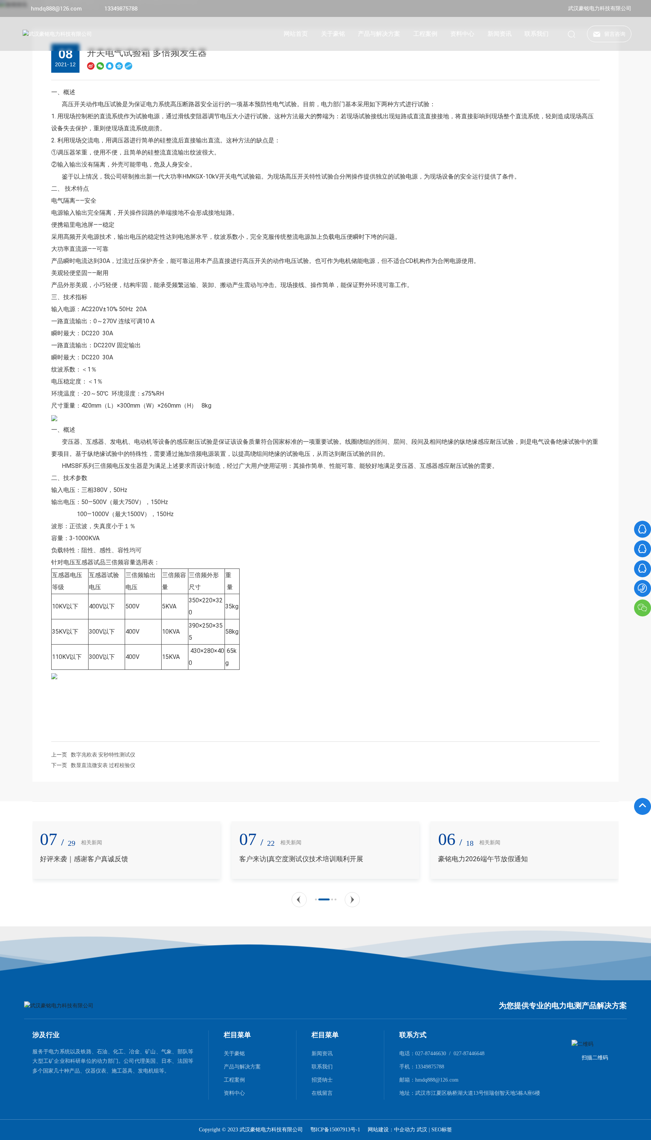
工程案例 (234, 1080)
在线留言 (322, 1093)
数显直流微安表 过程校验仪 (103, 765)
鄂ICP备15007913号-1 (335, 1129)
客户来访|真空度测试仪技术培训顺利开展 (257, 859)
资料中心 (234, 1093)
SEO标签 (441, 1129)
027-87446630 (430, 1053)
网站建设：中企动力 (392, 1129)
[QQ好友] (109, 65)
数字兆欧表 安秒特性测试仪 (103, 755)
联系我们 (322, 1067)
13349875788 (121, 8)
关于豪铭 (234, 1053)
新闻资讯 (322, 1053)
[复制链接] (128, 65)
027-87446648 (469, 1053)
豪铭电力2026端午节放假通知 (439, 859)
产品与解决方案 (242, 1067)
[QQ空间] (119, 65)
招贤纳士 (322, 1080)
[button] (299, 899)
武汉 (422, 1129)
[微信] (100, 65)
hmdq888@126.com (56, 8)
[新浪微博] (91, 65)
